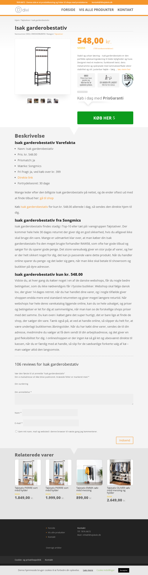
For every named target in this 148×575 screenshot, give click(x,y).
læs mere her (124, 69)
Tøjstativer (25, 20)
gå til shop (47, 198)
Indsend (124, 440)
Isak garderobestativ (34, 207)
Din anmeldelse (23, 392)
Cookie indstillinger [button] (106, 570)
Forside (68, 10)
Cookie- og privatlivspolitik (28, 559)
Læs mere (88, 570)
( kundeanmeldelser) (103, 48)
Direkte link (25, 177)
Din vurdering (21, 383)
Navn (18, 412)
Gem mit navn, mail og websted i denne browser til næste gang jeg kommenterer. (57, 431)
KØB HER (102, 118)
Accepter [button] (123, 570)
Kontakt (125, 10)
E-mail (19, 423)
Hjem (17, 20)
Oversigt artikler (54, 547)
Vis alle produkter (96, 10)
